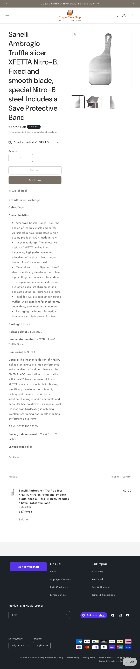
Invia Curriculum (59, 587)
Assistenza (97, 571)
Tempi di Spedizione (103, 595)
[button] (7, 15)
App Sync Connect (60, 579)
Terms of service (106, 657)
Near (53, 571)
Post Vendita (99, 579)
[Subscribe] (66, 615)
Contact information (108, 661)
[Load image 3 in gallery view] (108, 102)
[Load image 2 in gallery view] (93, 102)
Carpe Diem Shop (36, 657)
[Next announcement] (133, 4)
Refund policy (73, 657)
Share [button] (15, 457)
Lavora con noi (58, 595)
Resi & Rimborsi (101, 587)
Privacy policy (89, 657)
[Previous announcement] (6, 4)
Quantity (13, 151)
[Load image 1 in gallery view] (78, 102)
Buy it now (35, 180)
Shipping (29, 132)
